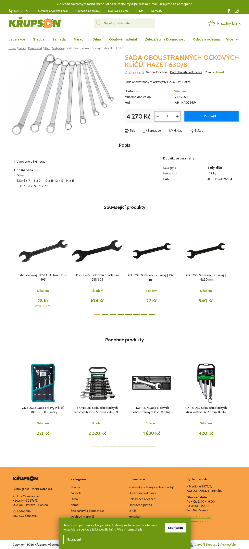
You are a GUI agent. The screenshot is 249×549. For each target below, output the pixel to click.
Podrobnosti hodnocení (186, 72)
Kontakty (156, 11)
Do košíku (211, 116)
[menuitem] (19, 39)
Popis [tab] (124, 145)
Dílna (74, 499)
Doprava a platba (118, 11)
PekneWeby (228, 544)
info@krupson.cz (197, 521)
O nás (139, 11)
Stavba (75, 487)
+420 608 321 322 (198, 517)
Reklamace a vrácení (142, 499)
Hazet (220, 72)
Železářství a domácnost (87, 511)
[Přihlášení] (196, 23)
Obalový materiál (82, 517)
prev (12, 271)
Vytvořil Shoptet (205, 544)
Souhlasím (175, 528)
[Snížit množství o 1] (158, 116)
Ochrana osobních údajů (53, 11)
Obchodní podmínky (87, 11)
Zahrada (75, 493)
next (237, 271)
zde (140, 529)
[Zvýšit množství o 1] (177, 116)
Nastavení (74, 539)
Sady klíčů (214, 167)
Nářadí (74, 505)
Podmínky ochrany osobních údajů (151, 487)
